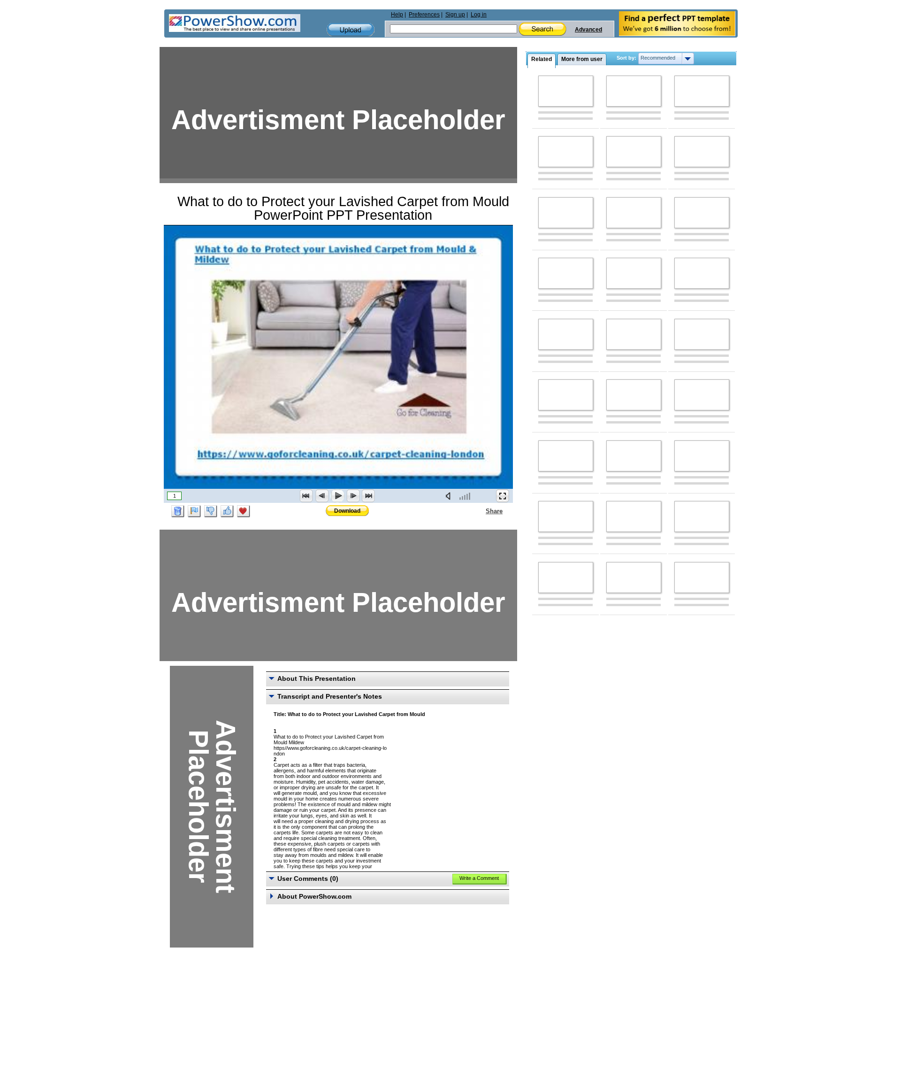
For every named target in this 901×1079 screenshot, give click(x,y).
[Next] (353, 496)
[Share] (480, 511)
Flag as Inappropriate (194, 511)
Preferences (424, 14)
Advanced (588, 29)
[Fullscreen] (503, 496)
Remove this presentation (177, 511)
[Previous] (322, 496)
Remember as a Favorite (243, 511)
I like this (227, 511)
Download (347, 511)
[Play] (337, 496)
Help (397, 14)
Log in (479, 14)
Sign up (455, 14)
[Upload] (350, 30)
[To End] (368, 496)
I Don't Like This (210, 511)
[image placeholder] (565, 91)
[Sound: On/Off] (450, 496)
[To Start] (306, 496)
